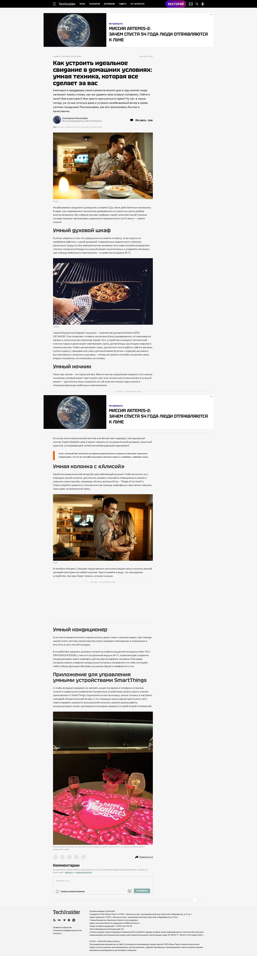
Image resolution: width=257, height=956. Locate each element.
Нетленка (60, 127)
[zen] (69, 920)
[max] (73, 920)
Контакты (57, 933)
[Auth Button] (202, 3)
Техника (76, 127)
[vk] (59, 920)
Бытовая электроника (72, 56)
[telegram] (64, 920)
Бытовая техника (96, 127)
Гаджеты (57, 56)
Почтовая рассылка (191, 3)
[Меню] (54, 3)
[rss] (54, 920)
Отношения (84, 127)
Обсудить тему (144, 120)
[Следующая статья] (128, 900)
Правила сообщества (62, 927)
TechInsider (67, 4)
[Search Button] (196, 3)
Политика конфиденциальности (67, 930)
